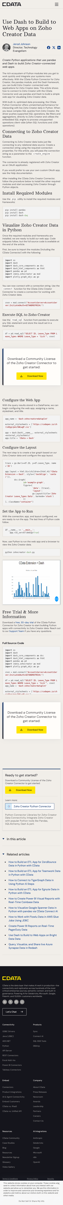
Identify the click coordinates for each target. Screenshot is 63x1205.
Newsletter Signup (10, 1157)
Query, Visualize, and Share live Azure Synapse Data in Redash (30, 946)
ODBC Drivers (8, 1031)
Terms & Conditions (10, 1179)
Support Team (16, 631)
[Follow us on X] (53, 47)
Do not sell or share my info (31, 1201)
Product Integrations (11, 1092)
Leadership (38, 1106)
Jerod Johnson (21, 44)
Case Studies (8, 1143)
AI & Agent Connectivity (13, 1097)
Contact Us (38, 1121)
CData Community (11, 1138)
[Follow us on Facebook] (48, 47)
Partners (37, 1111)
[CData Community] (22, 1002)
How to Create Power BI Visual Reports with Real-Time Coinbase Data (34, 900)
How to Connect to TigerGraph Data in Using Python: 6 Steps (31, 881)
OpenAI (36, 1162)
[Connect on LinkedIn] (59, 47)
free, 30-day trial (25, 622)
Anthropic (37, 1138)
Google (36, 1147)
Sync (35, 1031)
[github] (16, 1002)
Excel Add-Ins (8, 1060)
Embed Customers (11, 1101)
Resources (7, 1152)
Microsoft (37, 1152)
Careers (37, 1116)
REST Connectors (10, 1055)
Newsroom (38, 1097)
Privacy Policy (32, 1179)
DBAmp (36, 1046)
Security (50, 1179)
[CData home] (14, 4)
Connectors (7, 1087)
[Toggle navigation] (56, 4)
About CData (39, 1087)
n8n (35, 1157)
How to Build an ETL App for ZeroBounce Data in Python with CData (32, 863)
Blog (4, 1147)
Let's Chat (11, 1011)
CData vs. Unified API (12, 1111)
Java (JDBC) (8, 1036)
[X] (10, 1002)
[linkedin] (4, 1002)
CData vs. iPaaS (9, 1106)
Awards (36, 1101)
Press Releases (40, 1092)
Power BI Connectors (12, 1065)
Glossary (6, 1162)
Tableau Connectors (11, 1069)
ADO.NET (6, 1041)
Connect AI (38, 1036)
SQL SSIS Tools (39, 1041)
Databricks (38, 1143)
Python (5, 1046)
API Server (7, 1050)
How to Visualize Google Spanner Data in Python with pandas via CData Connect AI (33, 909)
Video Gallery (8, 1167)
